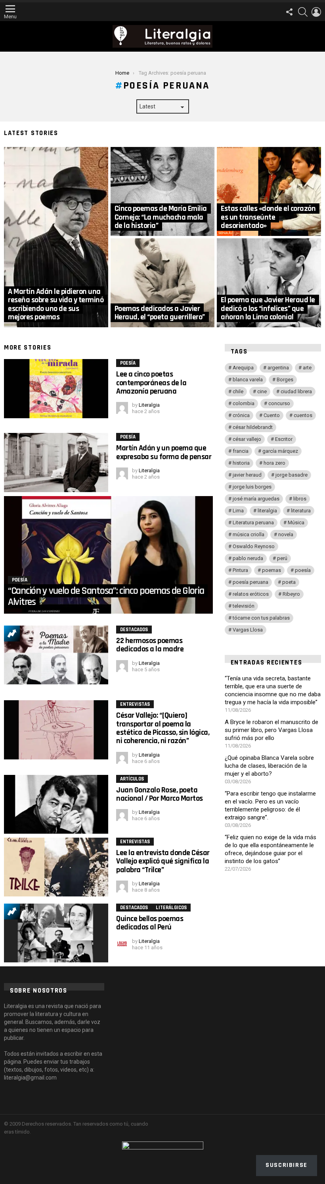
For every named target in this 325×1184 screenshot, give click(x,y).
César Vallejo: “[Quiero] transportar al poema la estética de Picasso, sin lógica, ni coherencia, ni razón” (162, 728)
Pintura (240, 570)
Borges (285, 379)
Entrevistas (135, 704)
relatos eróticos (251, 594)
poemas (271, 570)
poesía (303, 570)
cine (262, 391)
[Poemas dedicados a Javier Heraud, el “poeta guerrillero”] (163, 282)
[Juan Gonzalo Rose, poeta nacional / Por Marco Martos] (56, 804)
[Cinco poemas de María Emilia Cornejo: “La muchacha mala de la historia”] (163, 191)
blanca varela (248, 379)
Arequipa (243, 368)
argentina (278, 368)
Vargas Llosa (248, 630)
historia (241, 463)
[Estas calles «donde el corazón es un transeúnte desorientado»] (269, 191)
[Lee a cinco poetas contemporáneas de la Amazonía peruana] (56, 388)
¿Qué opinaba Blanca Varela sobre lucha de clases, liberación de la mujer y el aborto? (269, 765)
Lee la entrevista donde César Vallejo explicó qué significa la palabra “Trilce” (163, 861)
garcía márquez (280, 451)
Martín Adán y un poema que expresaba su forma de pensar (163, 452)
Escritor (283, 439)
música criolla (248, 534)
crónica (241, 415)
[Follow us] (289, 12)
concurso (279, 403)
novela (285, 534)
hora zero (274, 463)
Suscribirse (287, 1165)
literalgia (267, 511)
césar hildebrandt (253, 427)
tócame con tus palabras (261, 618)
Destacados (134, 629)
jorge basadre (291, 475)
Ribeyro (291, 594)
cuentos (303, 415)
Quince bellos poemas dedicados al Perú (149, 923)
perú (282, 558)
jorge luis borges (252, 487)
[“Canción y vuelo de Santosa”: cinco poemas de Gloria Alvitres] (108, 555)
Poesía (128, 363)
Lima (238, 511)
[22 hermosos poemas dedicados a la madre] (56, 655)
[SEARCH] (303, 12)
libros (299, 499)
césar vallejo (247, 439)
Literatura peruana (253, 522)
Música (296, 522)
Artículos (132, 779)
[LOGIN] (316, 12)
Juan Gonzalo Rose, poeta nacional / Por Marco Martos (159, 794)
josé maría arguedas (256, 499)
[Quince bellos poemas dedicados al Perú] (56, 933)
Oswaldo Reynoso (254, 546)
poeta (289, 582)
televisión (243, 606)
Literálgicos (171, 907)
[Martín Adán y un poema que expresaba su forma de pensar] (56, 462)
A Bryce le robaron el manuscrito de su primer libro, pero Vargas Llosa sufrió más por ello (271, 730)
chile (238, 391)
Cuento (272, 415)
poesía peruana (250, 582)
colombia (243, 403)
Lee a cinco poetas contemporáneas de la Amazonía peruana (151, 382)
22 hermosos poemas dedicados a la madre (150, 644)
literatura (301, 511)
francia (241, 451)
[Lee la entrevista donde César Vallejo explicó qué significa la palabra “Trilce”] (56, 867)
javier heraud (247, 475)
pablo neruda (248, 558)
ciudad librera (296, 391)
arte (307, 368)
